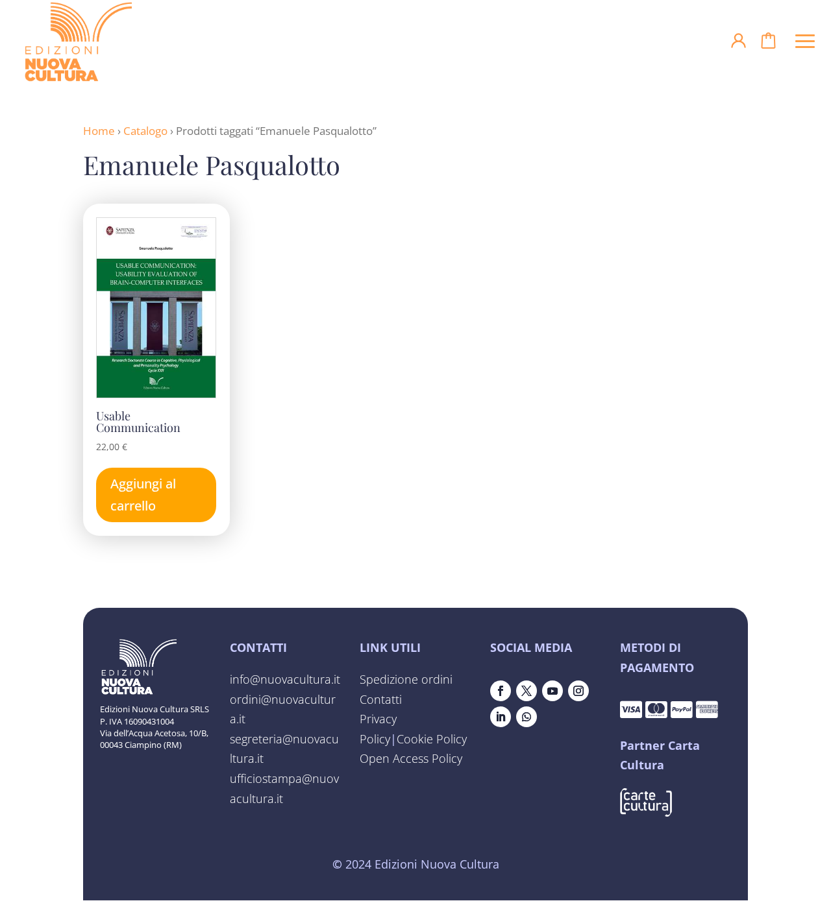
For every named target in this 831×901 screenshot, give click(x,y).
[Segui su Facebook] (500, 690)
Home (99, 130)
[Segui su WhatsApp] (526, 716)
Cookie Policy (432, 739)
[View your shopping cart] (768, 44)
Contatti (381, 699)
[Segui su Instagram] (578, 690)
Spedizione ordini (406, 679)
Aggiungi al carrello (143, 494)
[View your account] (738, 45)
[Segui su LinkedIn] (500, 716)
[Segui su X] (526, 690)
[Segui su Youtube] (552, 690)
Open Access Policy (411, 758)
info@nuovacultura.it (285, 679)
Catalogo (145, 130)
